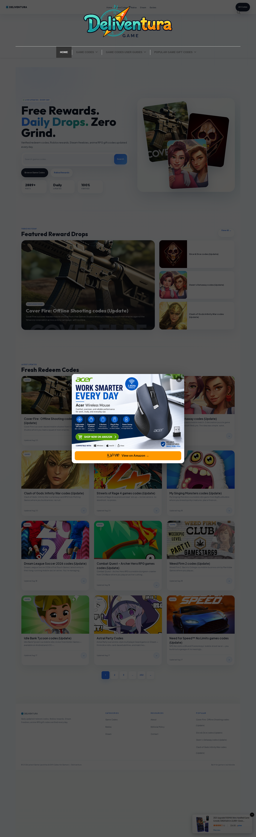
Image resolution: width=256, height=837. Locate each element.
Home (64, 52)
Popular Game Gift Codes (173, 52)
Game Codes (85, 52)
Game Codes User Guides (124, 52)
